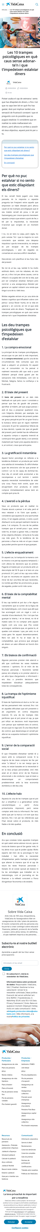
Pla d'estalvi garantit (9, 1104)
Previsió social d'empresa (26, 1098)
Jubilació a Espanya (9, 1151)
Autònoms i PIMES (28, 1064)
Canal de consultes (28, 1153)
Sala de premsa (27, 1157)
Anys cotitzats (7, 1162)
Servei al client (26, 1142)
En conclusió (9, 162)
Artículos (4, 10)
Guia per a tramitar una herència (10, 1177)
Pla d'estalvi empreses (29, 1125)
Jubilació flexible (8, 1166)
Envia (7, 969)
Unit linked (25, 1068)
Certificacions (26, 1166)
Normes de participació (25, 1161)
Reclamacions (26, 1146)
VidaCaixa (17, 82)
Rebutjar (11, 1222)
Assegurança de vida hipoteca (9, 1079)
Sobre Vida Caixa (20, 912)
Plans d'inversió (7, 1088)
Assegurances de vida (10, 1064)
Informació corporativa (29, 1139)
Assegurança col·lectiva (26, 1092)
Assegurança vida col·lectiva (27, 1120)
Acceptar (28, 1222)
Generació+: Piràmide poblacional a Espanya (10, 1146)
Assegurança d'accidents (26, 1104)
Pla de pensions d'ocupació (27, 1079)
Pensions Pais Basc (28, 1109)
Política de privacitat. (21, 1016)
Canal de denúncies (28, 1150)
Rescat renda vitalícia (9, 1169)
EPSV (4, 1071)
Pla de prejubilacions (28, 1075)
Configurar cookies (20, 1228)
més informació (19, 1212)
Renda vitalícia (7, 1075)
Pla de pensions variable (7, 1099)
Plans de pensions (8, 1068)
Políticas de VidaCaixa (29, 1174)
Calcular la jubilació (9, 1158)
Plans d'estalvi (7, 1085)
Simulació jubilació (8, 1155)
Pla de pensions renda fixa (10, 1093)
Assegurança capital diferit (28, 1114)
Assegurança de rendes (27, 1086)
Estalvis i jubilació (8, 1173)
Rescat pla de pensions (7, 1140)
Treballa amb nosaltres (29, 1170)
